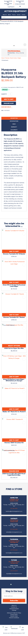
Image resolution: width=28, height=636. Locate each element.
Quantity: (4, 94)
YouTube (17, 621)
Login (11, 6)
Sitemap (14, 610)
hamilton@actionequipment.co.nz (14, 511)
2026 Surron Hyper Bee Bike (14, 348)
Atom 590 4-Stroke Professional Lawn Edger (14, 285)
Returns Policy (14, 616)
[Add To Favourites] (18, 103)
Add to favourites (23, 233)
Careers (19, 14)
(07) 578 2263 (14, 550)
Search (25, 17)
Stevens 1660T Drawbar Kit (14, 442)
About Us (5, 14)
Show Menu (2, 11)
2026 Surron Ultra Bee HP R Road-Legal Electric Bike (14, 474)
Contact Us (14, 607)
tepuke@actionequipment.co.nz (14, 573)
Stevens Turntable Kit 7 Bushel (14, 317)
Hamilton (20, 2)
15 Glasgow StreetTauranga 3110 (14, 541)
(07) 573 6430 (14, 570)
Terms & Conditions (14, 617)
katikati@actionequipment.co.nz (14, 532)
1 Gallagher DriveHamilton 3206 (14, 500)
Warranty (14, 127)
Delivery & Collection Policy (14, 613)
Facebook (10, 621)
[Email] (6, 83)
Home (2, 58)
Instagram (14, 621)
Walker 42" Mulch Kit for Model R (14, 411)
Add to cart (9, 99)
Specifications (14, 121)
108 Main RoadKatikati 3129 (14, 520)
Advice (9, 14)
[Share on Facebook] (2, 83)
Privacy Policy (14, 614)
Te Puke (20, 4)
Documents (14, 129)
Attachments (5, 60)
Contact (23, 14)
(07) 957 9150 (14, 508)
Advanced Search (14, 608)
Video (14, 124)
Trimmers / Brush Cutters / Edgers (13, 58)
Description (14, 118)
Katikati (8, 4)
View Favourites (17, 7)
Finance (14, 14)
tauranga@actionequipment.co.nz (14, 552)
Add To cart (14, 251)
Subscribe (14, 601)
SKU (2, 110)
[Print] (9, 83)
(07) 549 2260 (14, 529)
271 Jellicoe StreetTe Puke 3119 (14, 562)
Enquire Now (9, 103)
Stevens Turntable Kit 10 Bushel (14, 254)
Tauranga (8, 2)
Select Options (14, 346)
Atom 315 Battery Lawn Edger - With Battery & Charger (14, 380)
